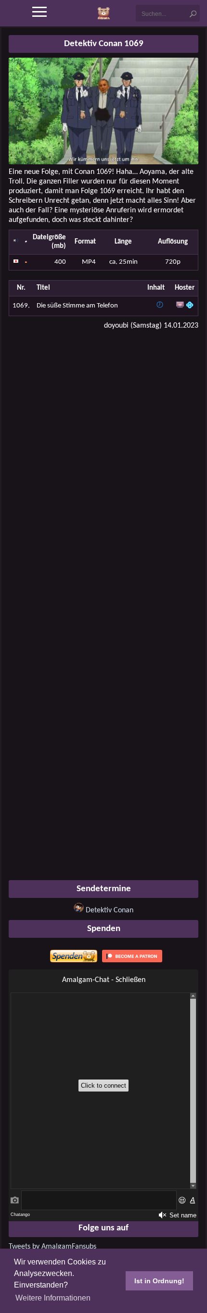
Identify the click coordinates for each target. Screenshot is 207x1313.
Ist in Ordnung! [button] (159, 1281)
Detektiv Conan (109, 910)
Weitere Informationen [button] (53, 1298)
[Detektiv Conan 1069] (103, 162)
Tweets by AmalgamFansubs (52, 1247)
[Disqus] (103, 460)
